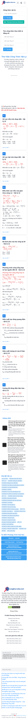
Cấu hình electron (14, 627)
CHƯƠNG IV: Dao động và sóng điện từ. (10, 515)
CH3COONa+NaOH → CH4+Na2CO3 (14, 542)
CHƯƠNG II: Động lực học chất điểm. (10, 483)
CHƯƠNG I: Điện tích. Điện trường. (15, 496)
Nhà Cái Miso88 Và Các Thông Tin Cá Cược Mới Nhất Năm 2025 (12, 698)
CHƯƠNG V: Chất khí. (6, 489)
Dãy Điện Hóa (14, 620)
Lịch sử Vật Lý (5, 478)
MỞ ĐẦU (4, 530)
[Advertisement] (14, 90)
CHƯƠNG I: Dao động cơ (7, 511)
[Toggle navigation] (17, 2)
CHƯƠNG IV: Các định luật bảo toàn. (10, 487)
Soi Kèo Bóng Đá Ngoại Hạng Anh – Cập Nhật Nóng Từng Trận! (13, 702)
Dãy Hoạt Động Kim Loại (14, 622)
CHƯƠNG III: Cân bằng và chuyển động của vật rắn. (13, 485)
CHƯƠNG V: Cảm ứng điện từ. (8, 504)
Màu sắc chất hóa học (14, 631)
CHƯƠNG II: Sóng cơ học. (19, 511)
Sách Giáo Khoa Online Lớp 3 (14, 643)
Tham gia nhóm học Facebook (15, 22)
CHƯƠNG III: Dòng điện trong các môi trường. (11, 500)
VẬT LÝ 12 (22, 509)
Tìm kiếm (8, 17)
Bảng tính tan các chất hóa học (14, 625)
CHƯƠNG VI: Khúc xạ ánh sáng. (9, 506)
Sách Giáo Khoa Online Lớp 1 (14, 638)
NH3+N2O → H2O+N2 (14, 538)
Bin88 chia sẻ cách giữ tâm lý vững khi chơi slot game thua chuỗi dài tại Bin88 (14, 686)
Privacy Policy (14, 611)
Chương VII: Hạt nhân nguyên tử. (9, 522)
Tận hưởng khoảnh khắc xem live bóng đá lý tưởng (13, 682)
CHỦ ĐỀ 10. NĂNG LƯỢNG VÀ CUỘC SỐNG (11, 526)
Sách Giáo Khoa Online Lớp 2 (14, 640)
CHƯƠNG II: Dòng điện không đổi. (9, 498)
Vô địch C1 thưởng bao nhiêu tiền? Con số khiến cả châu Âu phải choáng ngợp (14, 706)
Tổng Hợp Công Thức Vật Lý (15, 478)
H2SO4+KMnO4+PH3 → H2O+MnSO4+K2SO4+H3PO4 (14, 546)
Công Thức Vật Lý (21, 715)
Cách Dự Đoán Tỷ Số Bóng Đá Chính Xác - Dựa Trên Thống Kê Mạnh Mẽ (14, 694)
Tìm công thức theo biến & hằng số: (13, 32)
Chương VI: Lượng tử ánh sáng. (8, 520)
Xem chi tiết (5, 147)
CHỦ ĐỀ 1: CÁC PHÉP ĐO (7, 524)
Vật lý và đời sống (11, 530)
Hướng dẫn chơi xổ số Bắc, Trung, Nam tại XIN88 (14, 678)
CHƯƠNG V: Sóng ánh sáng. (8, 517)
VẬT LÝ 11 (4, 496)
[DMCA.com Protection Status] (14, 607)
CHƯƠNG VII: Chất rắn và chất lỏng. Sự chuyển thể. (13, 493)
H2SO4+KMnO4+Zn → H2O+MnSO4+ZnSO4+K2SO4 (14, 552)
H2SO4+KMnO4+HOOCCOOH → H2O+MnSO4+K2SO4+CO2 (14, 557)
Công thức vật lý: (9, 10)
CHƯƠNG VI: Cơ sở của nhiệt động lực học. (11, 491)
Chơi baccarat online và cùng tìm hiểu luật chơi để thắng (13, 674)
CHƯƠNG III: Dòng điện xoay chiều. (9, 513)
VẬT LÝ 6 (19, 522)
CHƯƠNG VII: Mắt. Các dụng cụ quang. (10, 509)
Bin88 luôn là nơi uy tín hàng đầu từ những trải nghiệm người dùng (14, 690)
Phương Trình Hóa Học (14, 618)
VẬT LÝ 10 (4, 480)
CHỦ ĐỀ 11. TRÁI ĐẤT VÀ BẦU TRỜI (10, 528)
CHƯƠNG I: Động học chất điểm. (15, 480)
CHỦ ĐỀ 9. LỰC (22, 528)
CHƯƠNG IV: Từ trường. (7, 502)
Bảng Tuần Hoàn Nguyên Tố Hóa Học (14, 629)
